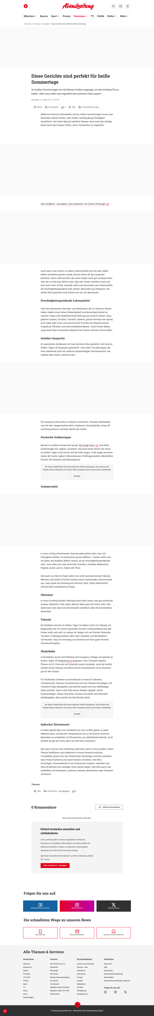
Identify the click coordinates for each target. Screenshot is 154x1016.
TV (92, 16)
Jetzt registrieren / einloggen (55, 865)
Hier (42, 856)
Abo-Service (81, 974)
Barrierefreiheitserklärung (113, 974)
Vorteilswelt (54, 984)
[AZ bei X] (125, 992)
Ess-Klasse (54, 981)
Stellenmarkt (54, 994)
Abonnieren (81, 970)
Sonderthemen (82, 994)
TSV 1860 (26, 977)
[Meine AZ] (127, 6)
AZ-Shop (80, 987)
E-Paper (80, 977)
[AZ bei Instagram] (115, 992)
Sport (54, 16)
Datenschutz (108, 970)
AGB (105, 967)
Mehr (123, 16)
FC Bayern (27, 974)
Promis (66, 16)
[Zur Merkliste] (120, 6)
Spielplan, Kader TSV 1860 (59, 991)
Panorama (79, 16)
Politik (100, 16)
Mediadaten (81, 984)
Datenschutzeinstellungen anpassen (117, 981)
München (29, 16)
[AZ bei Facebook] (105, 992)
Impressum (108, 964)
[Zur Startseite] (78, 9)
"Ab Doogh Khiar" (86, 445)
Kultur (110, 16)
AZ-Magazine (82, 991)
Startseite (27, 24)
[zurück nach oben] (77, 1005)
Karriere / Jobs (82, 967)
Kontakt (80, 981)
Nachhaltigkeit (28, 997)
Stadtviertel (27, 967)
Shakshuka (63, 660)
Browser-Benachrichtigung (59, 977)
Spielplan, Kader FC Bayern (60, 987)
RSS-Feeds (54, 974)
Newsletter (54, 967)
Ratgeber (46, 24)
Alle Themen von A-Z (57, 964)
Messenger (54, 970)
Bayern (44, 16)
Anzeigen (77, 476)
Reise (25, 994)
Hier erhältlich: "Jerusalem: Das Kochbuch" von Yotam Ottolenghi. (73, 204)
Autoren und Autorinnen (85, 964)
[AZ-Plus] (26, 6)
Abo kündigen (109, 977)
